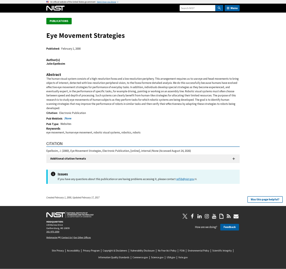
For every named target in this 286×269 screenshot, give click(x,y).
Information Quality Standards (113, 257)
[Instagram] (207, 216)
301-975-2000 (52, 231)
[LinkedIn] (199, 216)
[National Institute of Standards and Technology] (70, 214)
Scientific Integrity (222, 250)
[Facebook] (192, 216)
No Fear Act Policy (167, 250)
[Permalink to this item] (61, 60)
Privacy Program (91, 250)
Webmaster (52, 237)
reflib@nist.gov (185, 179)
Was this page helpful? (265, 199)
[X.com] (185, 216)
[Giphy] (221, 216)
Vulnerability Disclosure (142, 250)
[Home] (55, 8)
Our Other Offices (82, 237)
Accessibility (73, 250)
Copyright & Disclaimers (115, 250)
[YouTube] (214, 216)
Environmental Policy (198, 250)
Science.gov (157, 257)
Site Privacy (58, 250)
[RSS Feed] (228, 216)
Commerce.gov (140, 257)
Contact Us (66, 237)
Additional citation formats (68, 158)
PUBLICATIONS (59, 21)
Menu (234, 8)
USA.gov (171, 257)
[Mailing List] (236, 216)
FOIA (182, 250)
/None (68, 118)
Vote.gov (183, 257)
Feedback (230, 227)
